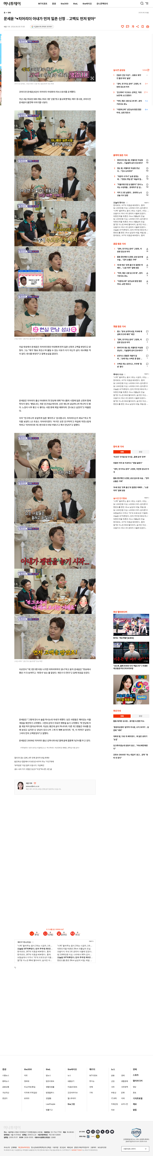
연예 (9, 13)
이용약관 (55, 1147)
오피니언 (124, 1104)
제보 (135, 1104)
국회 (25, 1075)
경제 (123, 1075)
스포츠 (136, 1075)
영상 (134, 1087)
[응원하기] (34, 783)
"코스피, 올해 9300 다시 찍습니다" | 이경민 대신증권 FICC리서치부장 (130, 667)
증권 (54, 3)
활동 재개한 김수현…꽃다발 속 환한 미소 (128, 721)
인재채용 (14, 1147)
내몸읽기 (71, 1081)
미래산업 (114, 1104)
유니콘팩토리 (102, 3)
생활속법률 (50, 1087)
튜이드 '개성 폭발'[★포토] (123, 638)
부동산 (113, 1093)
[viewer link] (92, 78)
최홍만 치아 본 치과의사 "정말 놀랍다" (127, 463)
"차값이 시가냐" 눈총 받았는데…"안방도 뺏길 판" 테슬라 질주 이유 (130, 179)
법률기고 (49, 1110)
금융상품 (5, 1087)
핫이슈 (91, 1081)
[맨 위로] (148, 1146)
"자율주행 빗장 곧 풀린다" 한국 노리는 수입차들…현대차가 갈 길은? (130, 187)
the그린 (71, 1104)
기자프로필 (137, 1098)
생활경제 (124, 1081)
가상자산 (5, 1093)
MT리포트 (42, 3)
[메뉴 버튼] (146, 3)
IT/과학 (114, 1098)
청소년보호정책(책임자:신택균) (41, 1147)
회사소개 (7, 1147)
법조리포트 (50, 1081)
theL (75, 3)
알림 (135, 1110)
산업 (113, 1081)
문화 (123, 1093)
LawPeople (50, 1104)
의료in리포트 (72, 1087)
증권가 (4, 1098)
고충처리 (93, 1147)
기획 (91, 1093)
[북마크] (142, 26)
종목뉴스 (5, 1081)
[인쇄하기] (147, 26)
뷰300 (26, 1098)
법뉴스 (48, 1075)
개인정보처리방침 (24, 1147)
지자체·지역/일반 (30, 1093)
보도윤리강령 (102, 1147)
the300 (64, 3)
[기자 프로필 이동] (20, 786)
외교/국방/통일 (29, 1087)
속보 (113, 1110)
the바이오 (87, 3)
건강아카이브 (73, 1093)
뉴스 (69, 1075)
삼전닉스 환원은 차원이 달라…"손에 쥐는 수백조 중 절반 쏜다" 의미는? (129, 359)
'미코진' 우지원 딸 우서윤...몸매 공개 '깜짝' (129, 457)
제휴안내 (70, 1147)
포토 (134, 1093)
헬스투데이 (72, 1098)
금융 (113, 1075)
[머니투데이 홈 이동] (12, 1127)
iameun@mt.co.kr (32, 786)
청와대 (26, 1081)
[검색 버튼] (142, 3)
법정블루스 (50, 1093)
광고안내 (63, 1147)
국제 (123, 1098)
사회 (113, 1087)
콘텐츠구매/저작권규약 (81, 1147)
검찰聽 (48, 1098)
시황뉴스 (5, 1075)
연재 (91, 1087)
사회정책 (124, 1087)
